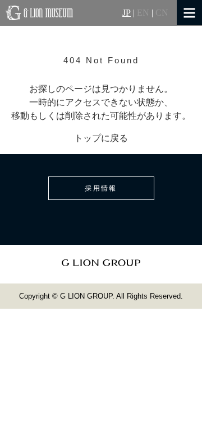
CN (161, 12)
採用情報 (101, 188)
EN (143, 12)
